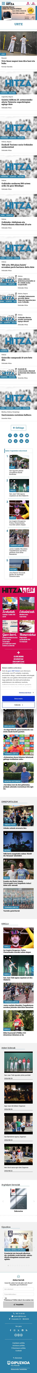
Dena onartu (18, 698)
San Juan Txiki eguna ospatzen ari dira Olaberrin (18, 495)
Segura (10, 97)
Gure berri (19, 657)
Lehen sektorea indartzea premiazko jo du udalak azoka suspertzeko (26, 282)
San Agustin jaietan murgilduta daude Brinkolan (16, 472)
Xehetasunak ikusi (25, 692)
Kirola (16, 258)
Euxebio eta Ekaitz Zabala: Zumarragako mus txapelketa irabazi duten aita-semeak (17, 883)
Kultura (12, 93)
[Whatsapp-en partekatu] (16, 441)
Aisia (2, 215)
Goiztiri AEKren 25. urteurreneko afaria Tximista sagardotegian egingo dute (17, 102)
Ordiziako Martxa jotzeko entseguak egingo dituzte (25, 319)
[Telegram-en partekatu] (10, 441)
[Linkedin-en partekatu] (21, 441)
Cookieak (18, 1351)
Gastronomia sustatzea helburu (16, 415)
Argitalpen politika (18, 1343)
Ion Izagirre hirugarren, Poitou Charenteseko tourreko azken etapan (17, 523)
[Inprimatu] (27, 441)
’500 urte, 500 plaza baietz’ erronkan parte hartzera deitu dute (18, 265)
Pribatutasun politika (18, 1348)
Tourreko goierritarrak (11, 911)
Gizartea (4, 93)
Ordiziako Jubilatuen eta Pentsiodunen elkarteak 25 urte (16, 223)
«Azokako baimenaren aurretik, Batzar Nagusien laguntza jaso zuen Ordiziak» (27, 299)
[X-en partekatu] (16, 435)
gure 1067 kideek (14, 671)
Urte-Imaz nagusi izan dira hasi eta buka (18, 62)
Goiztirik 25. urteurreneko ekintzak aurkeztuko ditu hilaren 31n (27, 372)
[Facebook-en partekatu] (10, 435)
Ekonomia (4, 138)
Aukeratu (17, 705)
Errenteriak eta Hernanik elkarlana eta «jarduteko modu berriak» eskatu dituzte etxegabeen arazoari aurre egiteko (18, 1256)
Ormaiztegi (15, 412)
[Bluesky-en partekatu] (27, 435)
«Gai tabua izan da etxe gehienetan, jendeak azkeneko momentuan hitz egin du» (18, 787)
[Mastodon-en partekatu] (21, 435)
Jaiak (3, 54)
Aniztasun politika (19, 1345)
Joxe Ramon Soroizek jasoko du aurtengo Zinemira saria (17, 574)
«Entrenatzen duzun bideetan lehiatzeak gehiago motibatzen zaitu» (18, 758)
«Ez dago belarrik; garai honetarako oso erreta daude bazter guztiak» (18, 731)
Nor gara (19, 1326)
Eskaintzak (18, 662)
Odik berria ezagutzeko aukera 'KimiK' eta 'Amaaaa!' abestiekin (17, 855)
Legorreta (5, 97)
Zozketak (18, 659)
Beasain (4, 58)
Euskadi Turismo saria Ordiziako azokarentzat (17, 145)
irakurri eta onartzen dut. (19, 1300)
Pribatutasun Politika (10, 1300)
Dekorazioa (18, 1211)
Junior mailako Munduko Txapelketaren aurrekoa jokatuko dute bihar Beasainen (18, 551)
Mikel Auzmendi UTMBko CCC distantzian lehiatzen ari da (14, 1034)
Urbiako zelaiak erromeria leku (14, 828)
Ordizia (4, 142)
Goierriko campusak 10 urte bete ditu (17, 358)
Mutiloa (4, 412)
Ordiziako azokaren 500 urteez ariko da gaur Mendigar (16, 184)
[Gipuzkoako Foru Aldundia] (18, 1365)
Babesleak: (18, 1358)
